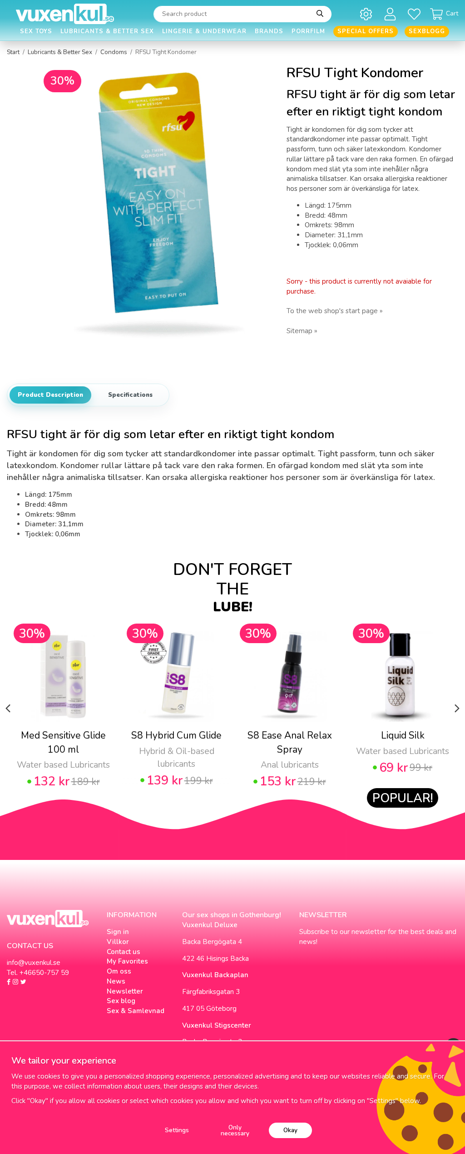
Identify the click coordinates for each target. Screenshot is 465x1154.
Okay (290, 1130)
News (116, 981)
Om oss (119, 971)
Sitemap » (302, 330)
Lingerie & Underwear (204, 31)
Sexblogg (427, 31)
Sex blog (121, 1000)
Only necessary (235, 1130)
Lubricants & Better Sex (107, 31)
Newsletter (125, 991)
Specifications (130, 395)
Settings (177, 1130)
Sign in (118, 931)
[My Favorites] (416, 13)
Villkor (118, 941)
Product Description (50, 395)
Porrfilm (308, 31)
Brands (269, 31)
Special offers (365, 31)
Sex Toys (36, 31)
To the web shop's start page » (335, 310)
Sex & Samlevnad (135, 1010)
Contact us (123, 951)
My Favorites (127, 961)
